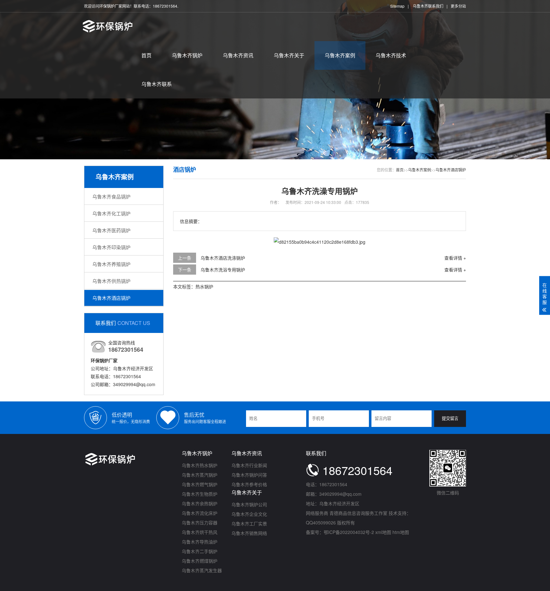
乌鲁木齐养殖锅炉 (111, 264)
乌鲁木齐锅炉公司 (249, 504)
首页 (146, 55)
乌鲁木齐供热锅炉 (111, 280)
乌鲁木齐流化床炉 (199, 513)
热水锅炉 (204, 286)
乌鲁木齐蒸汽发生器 (202, 570)
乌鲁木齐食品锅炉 (111, 196)
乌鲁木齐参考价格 (249, 484)
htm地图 (400, 532)
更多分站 (458, 6)
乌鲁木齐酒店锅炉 (111, 297)
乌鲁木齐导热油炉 (199, 541)
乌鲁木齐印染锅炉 (111, 247)
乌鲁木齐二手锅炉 (199, 551)
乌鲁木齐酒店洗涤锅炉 (223, 258)
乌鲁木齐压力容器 (199, 522)
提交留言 (450, 418)
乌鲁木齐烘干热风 (199, 532)
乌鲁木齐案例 (340, 55)
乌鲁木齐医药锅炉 (111, 230)
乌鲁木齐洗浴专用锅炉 (223, 269)
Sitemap (397, 6)
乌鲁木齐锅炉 (187, 55)
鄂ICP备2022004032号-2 (349, 532)
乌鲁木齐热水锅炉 (199, 465)
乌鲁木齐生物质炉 (199, 494)
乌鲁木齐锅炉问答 (249, 475)
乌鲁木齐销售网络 (249, 533)
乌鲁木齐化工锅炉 (111, 213)
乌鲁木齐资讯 (238, 55)
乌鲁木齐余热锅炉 (199, 503)
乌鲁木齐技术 (391, 55)
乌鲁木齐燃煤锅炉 (199, 561)
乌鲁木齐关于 (289, 55)
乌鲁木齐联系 (156, 84)
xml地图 (383, 532)
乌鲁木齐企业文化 (249, 514)
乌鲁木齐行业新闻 (249, 465)
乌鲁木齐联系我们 (428, 6)
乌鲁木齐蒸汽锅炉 (199, 475)
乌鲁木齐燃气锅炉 (199, 484)
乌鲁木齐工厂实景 (249, 523)
